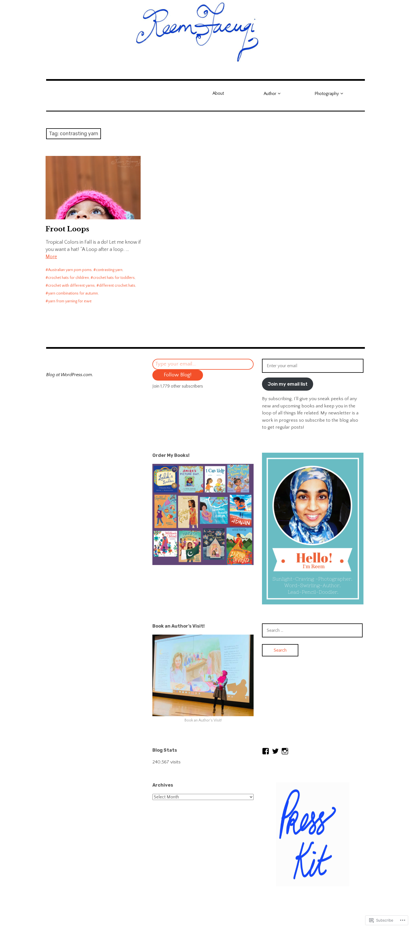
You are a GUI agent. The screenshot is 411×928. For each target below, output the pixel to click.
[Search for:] (312, 630)
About (218, 93)
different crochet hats (117, 285)
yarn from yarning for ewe (70, 301)
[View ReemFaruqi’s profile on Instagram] (285, 751)
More (51, 257)
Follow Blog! (178, 375)
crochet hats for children (68, 278)
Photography (327, 93)
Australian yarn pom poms (70, 270)
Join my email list (288, 384)
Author (270, 93)
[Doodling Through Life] (205, 31)
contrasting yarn (109, 270)
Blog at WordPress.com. (69, 374)
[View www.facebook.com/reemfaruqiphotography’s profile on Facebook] (265, 751)
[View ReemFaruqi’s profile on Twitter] (275, 751)
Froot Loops (67, 229)
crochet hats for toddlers (114, 278)
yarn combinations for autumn (73, 293)
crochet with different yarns (71, 285)
